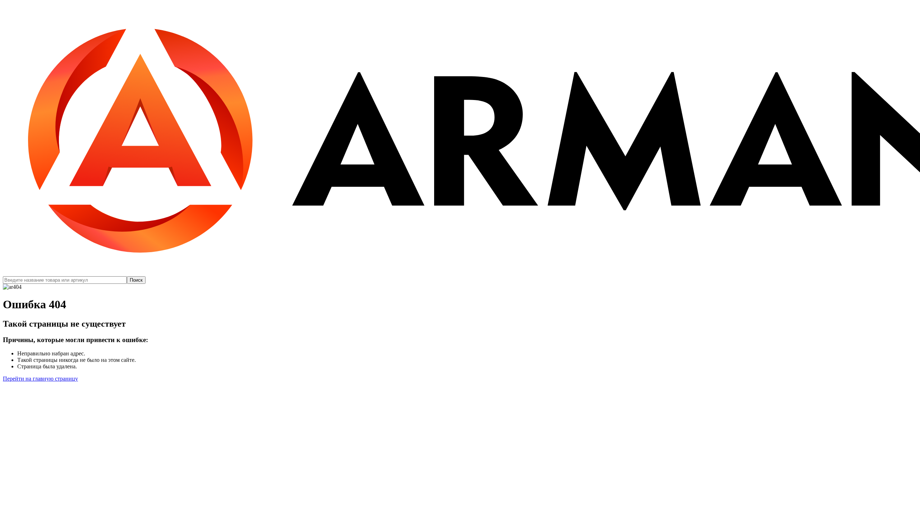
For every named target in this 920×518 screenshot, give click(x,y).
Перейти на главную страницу (40, 379)
